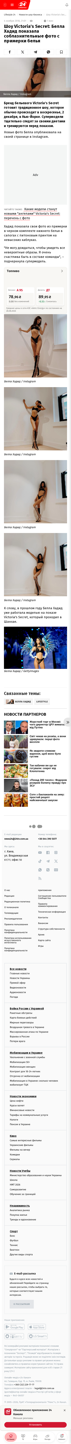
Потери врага (17, 1041)
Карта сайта (44, 940)
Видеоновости (18, 987)
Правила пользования (16, 924)
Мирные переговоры (22, 1022)
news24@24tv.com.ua (16, 838)
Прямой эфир (17, 982)
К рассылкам (22, 1304)
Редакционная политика (17, 902)
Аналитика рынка (20, 1210)
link (40, 852)
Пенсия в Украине (20, 1124)
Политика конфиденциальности (15, 931)
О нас (7, 890)
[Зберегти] (61, 52)
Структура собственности (51, 929)
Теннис (14, 1245)
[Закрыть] (64, 1410)
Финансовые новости (22, 1110)
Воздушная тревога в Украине (27, 1027)
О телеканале (11, 907)
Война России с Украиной (27, 1008)
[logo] (22, 4)
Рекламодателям (13, 919)
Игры (41, 946)
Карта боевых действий (23, 1017)
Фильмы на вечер (20, 1149)
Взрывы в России (19, 1036)
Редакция (9, 896)
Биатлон (14, 1249)
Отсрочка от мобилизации (25, 1076)
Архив (41, 935)
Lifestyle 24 (10, 15)
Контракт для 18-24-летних (25, 1071)
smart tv (14, 1336)
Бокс (12, 1235)
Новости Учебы (20, 1170)
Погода (14, 997)
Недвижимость (20, 1205)
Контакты (43, 918)
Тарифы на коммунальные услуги (29, 1114)
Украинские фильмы (21, 1145)
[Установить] (35, 1417)
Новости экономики (23, 1096)
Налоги (14, 1119)
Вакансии (43, 923)
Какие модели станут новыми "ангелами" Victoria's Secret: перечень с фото (32, 213)
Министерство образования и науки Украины (36, 1175)
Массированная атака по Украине (29, 1031)
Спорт (14, 1231)
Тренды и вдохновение (23, 1219)
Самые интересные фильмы (26, 1140)
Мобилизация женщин (23, 1066)
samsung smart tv (38, 1336)
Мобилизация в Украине (26, 1052)
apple (38, 1327)
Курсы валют (17, 1105)
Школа (13, 1180)
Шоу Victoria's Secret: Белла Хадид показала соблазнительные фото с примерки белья (56, 15)
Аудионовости (18, 992)
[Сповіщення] (67, 5)
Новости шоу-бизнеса (31, 15)
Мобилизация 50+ (20, 1061)
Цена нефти (16, 1100)
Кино (13, 1136)
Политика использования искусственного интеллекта (17, 940)
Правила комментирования (48, 905)
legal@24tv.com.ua (44, 1388)
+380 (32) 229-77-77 (24, 1384)
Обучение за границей (23, 1194)
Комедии (15, 1154)
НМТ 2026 (15, 1184)
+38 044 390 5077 (47, 838)
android (14, 1327)
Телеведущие (11, 913)
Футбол (14, 1240)
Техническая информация (52, 912)
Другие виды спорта (21, 1254)
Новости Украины (20, 978)
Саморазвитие (18, 1189)
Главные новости (20, 973)
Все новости (18, 969)
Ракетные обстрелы (21, 1013)
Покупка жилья (18, 1214)
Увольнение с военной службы (27, 1057)
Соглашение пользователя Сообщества (52, 897)
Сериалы (15, 1159)
